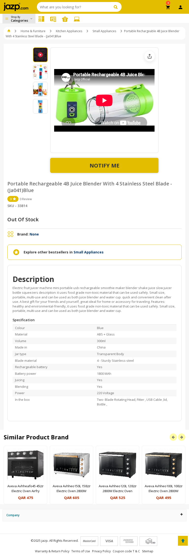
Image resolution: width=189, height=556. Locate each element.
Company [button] (12, 515)
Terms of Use (80, 551)
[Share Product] (149, 56)
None (34, 234)
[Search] (116, 7)
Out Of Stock (23, 219)
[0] (168, 8)
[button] (9, 31)
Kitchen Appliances (69, 31)
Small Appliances (104, 31)
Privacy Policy (101, 551)
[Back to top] (183, 541)
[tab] (94, 515)
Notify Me (104, 165)
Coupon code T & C (126, 551)
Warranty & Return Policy (52, 551)
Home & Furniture (33, 31)
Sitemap (147, 551)
